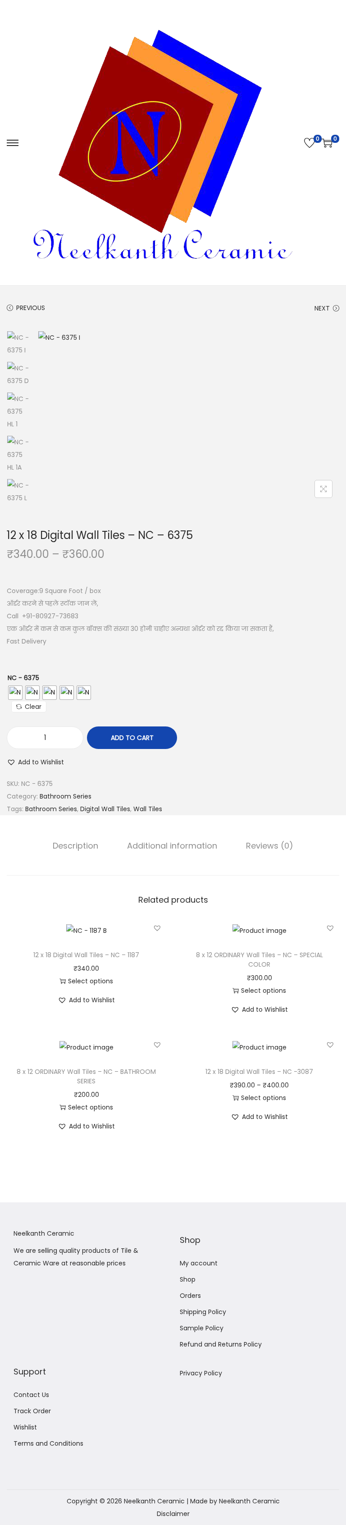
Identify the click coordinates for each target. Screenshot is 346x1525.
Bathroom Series (65, 796)
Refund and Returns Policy (221, 1344)
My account (199, 1263)
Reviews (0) (269, 845)
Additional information (172, 845)
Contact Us (31, 1394)
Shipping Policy (203, 1311)
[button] (35, 762)
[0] (309, 142)
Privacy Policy (201, 1373)
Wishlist (25, 1427)
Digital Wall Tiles (105, 808)
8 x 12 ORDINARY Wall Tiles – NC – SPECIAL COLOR (259, 959)
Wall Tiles (147, 808)
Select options (90, 981)
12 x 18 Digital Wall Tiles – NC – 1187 (86, 954)
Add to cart (132, 737)
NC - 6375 (23, 677)
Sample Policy (201, 1328)
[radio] (15, 692)
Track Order (32, 1410)
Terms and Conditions (48, 1443)
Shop (188, 1279)
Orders (190, 1295)
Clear (33, 706)
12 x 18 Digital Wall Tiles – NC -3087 (259, 1071)
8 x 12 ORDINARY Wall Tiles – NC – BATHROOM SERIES (86, 1076)
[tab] (75, 846)
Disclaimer (173, 1513)
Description (75, 845)
